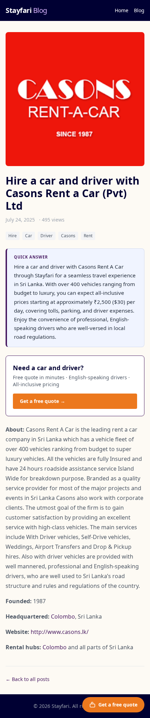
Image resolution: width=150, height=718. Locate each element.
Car (28, 236)
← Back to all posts (28, 679)
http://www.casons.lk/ (60, 632)
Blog (139, 10)
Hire (12, 236)
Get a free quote (117, 704)
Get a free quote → (42, 401)
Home (121, 10)
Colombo (63, 616)
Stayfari (26, 10)
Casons (68, 236)
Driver (46, 236)
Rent (88, 236)
